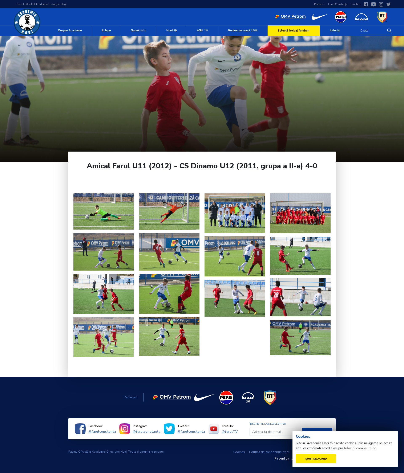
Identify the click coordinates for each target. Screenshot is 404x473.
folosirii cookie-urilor (360, 448)
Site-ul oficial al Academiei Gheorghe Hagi (41, 4)
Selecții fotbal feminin (294, 31)
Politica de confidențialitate (269, 452)
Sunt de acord (316, 458)
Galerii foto (138, 30)
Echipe (106, 30)
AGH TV (202, 30)
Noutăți (171, 30)
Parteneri (319, 4)
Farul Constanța (337, 4)
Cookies (239, 452)
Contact (356, 4)
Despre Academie (70, 30)
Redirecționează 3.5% (243, 30)
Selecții (335, 30)
